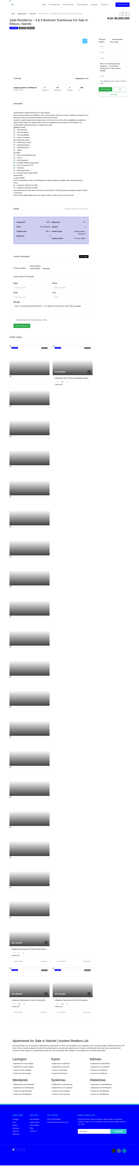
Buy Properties (54, 4)
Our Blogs (94, 4)
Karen (55, 1059)
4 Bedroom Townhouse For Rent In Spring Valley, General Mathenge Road (38, 1000)
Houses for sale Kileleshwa (100, 1091)
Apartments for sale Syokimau (62, 1084)
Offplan (31, 28)
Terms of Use (42, 320)
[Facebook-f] (119, 1151)
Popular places (68, 4)
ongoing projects (22, 13)
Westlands (20, 1080)
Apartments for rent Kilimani (100, 1067)
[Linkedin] (124, 1151)
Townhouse (33, 13)
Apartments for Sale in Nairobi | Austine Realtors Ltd (50, 1041)
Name (16, 283)
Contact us (105, 4)
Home (44, 4)
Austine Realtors (18, 961)
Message (17, 302)
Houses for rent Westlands (23, 1094)
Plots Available (82, 4)
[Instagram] (114, 1151)
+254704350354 (34, 268)
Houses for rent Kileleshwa (100, 1094)
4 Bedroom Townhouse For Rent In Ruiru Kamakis (29, 949)
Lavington (20, 1059)
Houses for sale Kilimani (99, 1070)
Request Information (22, 326)
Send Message (105, 89)
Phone (55, 283)
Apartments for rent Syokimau (62, 1088)
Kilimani (95, 1059)
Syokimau (58, 1080)
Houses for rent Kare (59, 1073)
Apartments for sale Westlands (24, 1084)
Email (16, 292)
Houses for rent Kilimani (99, 1073)
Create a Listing (122, 4)
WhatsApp (46, 268)
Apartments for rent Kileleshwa (101, 1088)
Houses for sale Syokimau (61, 1091)
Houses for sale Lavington (22, 1070)
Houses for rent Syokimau (61, 1094)
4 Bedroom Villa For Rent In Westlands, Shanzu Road (74, 378)
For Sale (23, 28)
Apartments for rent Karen (61, 1067)
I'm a (54, 292)
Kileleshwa (97, 1080)
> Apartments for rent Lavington (23, 1063)
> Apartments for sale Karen (60, 1063)
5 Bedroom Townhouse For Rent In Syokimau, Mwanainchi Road (78, 1000)
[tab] (84, 41)
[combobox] (71, 297)
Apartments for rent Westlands (24, 1088)
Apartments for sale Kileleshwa (101, 1084)
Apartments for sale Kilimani (100, 1063)
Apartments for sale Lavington (23, 1067)
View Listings (83, 256)
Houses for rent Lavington (22, 1073)
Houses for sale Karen (60, 1070)
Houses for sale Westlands (23, 1091)
